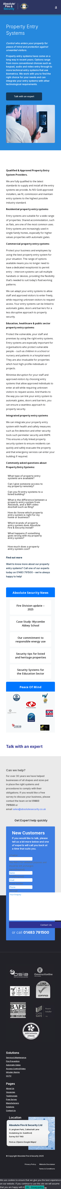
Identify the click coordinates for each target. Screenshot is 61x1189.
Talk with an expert (24, 96)
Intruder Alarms (13, 1072)
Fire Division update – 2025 (30, 607)
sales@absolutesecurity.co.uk (29, 809)
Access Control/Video (16, 1069)
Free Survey (11, 1099)
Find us (12, 1142)
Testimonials (11, 1096)
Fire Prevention (13, 1061)
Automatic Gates (13, 1065)
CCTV (8, 1076)
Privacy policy (37, 1187)
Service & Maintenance (16, 1057)
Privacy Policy (30, 1164)
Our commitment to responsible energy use (31, 639)
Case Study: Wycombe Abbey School (30, 623)
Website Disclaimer (47, 1164)
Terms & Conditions (47, 1169)
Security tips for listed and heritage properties (30, 655)
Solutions (10, 1107)
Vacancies (10, 1092)
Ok (27, 1187)
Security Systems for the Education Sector (30, 671)
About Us (10, 1088)
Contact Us (11, 1110)
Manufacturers (12, 1103)
